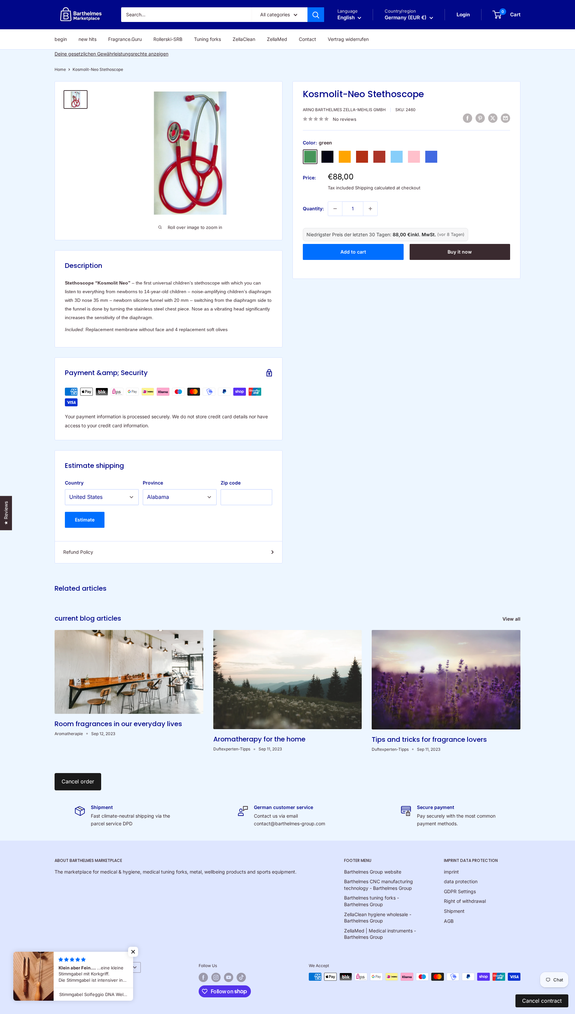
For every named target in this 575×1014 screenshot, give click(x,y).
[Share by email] (505, 118)
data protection (461, 881)
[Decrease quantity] (335, 209)
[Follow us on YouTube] (228, 977)
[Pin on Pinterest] (480, 118)
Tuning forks (207, 39)
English (65, 967)
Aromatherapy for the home (259, 739)
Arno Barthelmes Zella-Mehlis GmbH (344, 109)
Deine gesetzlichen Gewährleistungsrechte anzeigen (111, 54)
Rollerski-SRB (167, 39)
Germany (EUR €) (110, 967)
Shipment (454, 911)
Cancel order (78, 781)
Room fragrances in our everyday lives (118, 723)
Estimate (85, 519)
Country (74, 483)
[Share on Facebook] (467, 118)
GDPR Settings (460, 891)
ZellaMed (277, 39)
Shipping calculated (375, 187)
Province (153, 483)
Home (60, 69)
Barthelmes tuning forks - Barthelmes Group (371, 901)
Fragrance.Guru (125, 39)
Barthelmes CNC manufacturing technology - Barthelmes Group (378, 885)
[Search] (315, 14)
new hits (87, 39)
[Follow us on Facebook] (203, 977)
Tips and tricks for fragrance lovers (429, 739)
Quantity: (313, 208)
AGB (449, 921)
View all (512, 619)
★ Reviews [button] (6, 513)
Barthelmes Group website (372, 872)
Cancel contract (542, 1000)
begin (61, 39)
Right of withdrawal (465, 901)
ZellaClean (244, 39)
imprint (451, 872)
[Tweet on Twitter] (492, 118)
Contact (307, 39)
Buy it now (460, 252)
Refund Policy (78, 552)
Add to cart (353, 252)
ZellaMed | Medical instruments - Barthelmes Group (380, 934)
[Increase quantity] (370, 209)
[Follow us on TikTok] (241, 977)
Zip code (231, 483)
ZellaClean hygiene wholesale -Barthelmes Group (377, 918)
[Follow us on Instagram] (216, 977)
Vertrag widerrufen (348, 39)
